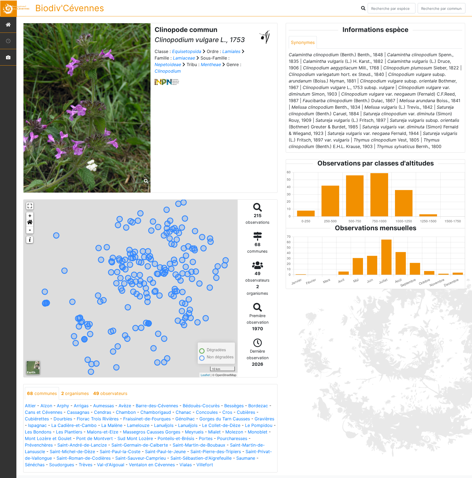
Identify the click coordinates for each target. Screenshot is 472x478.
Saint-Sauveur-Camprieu (140, 458)
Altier (30, 405)
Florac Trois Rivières (98, 418)
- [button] (29, 230)
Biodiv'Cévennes (69, 8)
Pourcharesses (232, 438)
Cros (227, 412)
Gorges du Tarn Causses (224, 418)
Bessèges (234, 405)
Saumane (245, 458)
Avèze (125, 405)
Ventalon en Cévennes (152, 464)
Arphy (63, 405)
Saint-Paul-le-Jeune (165, 451)
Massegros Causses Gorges (151, 432)
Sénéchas (35, 464)
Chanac (183, 412)
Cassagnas (78, 412)
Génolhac (185, 418)
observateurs (110, 393)
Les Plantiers (69, 432)
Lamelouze (138, 425)
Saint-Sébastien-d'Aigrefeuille (201, 458)
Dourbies (63, 418)
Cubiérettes (37, 418)
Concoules (207, 412)
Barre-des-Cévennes (157, 405)
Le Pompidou (258, 425)
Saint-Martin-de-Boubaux (199, 445)
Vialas (185, 464)
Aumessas (103, 405)
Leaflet (205, 375)
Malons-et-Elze (102, 432)
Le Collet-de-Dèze (221, 425)
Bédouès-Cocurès (201, 405)
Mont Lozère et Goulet (48, 438)
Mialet (214, 432)
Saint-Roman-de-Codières (84, 458)
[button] (29, 222)
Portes (206, 438)
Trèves (85, 464)
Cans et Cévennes (43, 412)
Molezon (234, 432)
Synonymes (303, 42)
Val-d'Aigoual (110, 464)
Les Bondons (38, 432)
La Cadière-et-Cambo (74, 425)
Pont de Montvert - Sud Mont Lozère (114, 438)
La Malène (111, 425)
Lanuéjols (163, 425)
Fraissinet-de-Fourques (147, 418)
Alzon (46, 405)
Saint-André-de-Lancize (82, 445)
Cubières (246, 412)
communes (42, 393)
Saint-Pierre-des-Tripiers (215, 451)
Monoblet (257, 432)
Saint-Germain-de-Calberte (139, 445)
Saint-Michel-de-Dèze (72, 451)
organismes (75, 393)
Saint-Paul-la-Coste (120, 451)
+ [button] (29, 216)
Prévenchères (39, 445)
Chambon (126, 412)
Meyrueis (194, 432)
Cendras (102, 412)
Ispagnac (37, 425)
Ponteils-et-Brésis (176, 438)
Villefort (204, 464)
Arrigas (81, 405)
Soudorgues (61, 464)
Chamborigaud (155, 412)
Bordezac (258, 405)
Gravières (264, 418)
